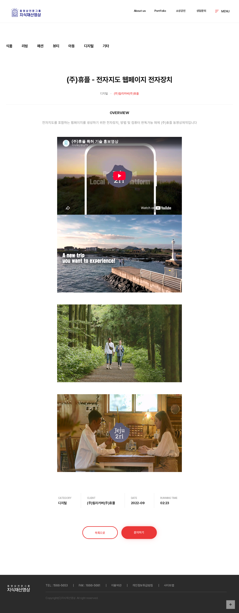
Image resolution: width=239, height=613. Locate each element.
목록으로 (100, 533)
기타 (106, 46)
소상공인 (181, 11)
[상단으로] (230, 604)
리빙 (25, 46)
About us (140, 11)
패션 (40, 46)
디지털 (88, 46)
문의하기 (139, 532)
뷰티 (56, 46)
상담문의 (201, 11)
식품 (9, 46)
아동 (71, 46)
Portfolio (160, 11)
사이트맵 (169, 585)
